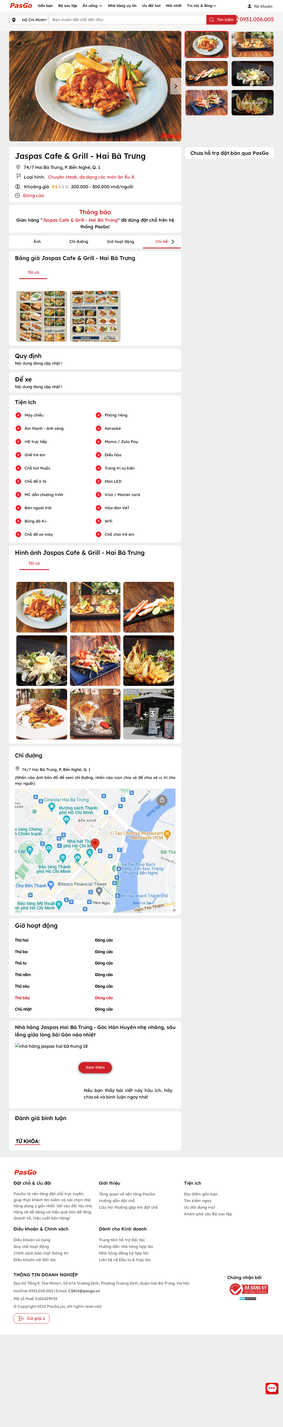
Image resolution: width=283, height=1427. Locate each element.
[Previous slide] (14, 86)
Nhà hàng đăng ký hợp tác (124, 1253)
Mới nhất (174, 5)
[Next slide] (175, 86)
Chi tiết (162, 241)
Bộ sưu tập (67, 5)
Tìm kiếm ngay (197, 1200)
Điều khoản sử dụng (32, 1239)
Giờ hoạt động (120, 241)
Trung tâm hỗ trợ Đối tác (122, 1239)
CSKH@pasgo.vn (83, 1290)
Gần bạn (45, 5)
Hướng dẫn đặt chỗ (117, 1200)
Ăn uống (91, 5)
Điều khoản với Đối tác (35, 1259)
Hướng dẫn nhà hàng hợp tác (126, 1246)
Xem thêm (95, 1067)
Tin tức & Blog (200, 5)
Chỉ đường (78, 241)
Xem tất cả (252, 102)
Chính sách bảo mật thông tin (41, 1253)
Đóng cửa (33, 195)
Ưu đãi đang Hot (199, 1207)
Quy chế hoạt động (31, 1246)
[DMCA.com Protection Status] (244, 1298)
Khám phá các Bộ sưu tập (208, 1213)
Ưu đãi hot (151, 5)
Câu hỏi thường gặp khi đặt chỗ (128, 1207)
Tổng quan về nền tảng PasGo (127, 1194)
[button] (207, 44)
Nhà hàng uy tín (122, 5)
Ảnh (37, 241)
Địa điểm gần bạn (201, 1194)
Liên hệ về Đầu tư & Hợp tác (125, 1259)
